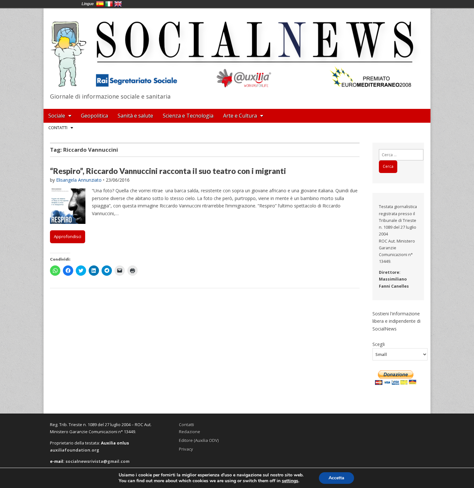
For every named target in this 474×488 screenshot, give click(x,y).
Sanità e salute (135, 115)
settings (290, 481)
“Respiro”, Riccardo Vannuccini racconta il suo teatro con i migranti (168, 171)
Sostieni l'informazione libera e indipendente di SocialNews (396, 321)
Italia (109, 4)
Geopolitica (94, 115)
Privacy (186, 449)
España (100, 4)
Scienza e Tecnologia (188, 115)
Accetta (336, 478)
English (118, 4)
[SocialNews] (237, 49)
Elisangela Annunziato (79, 180)
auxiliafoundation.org (74, 450)
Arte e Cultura (240, 115)
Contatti (57, 127)
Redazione (189, 432)
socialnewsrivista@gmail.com (97, 461)
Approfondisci (67, 236)
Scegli (378, 344)
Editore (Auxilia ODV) (199, 440)
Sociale (56, 115)
